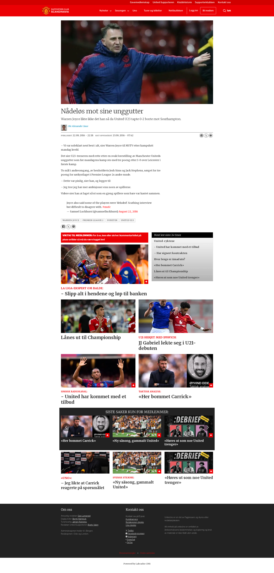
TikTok (130, 543)
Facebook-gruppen (136, 534)
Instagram (132, 537)
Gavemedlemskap (139, 2)
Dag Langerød (84, 516)
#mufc (106, 207)
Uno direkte (131, 525)
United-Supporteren (163, 2)
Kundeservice (132, 519)
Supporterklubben (205, 2)
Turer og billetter (153, 10)
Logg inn (193, 10)
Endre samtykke (147, 553)
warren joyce (71, 220)
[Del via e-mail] (210, 135)
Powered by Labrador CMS (137, 563)
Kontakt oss (224, 2)
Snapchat (131, 540)
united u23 (127, 220)
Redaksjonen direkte (135, 522)
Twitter (131, 531)
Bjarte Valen (93, 525)
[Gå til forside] (55, 10)
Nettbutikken (176, 10)
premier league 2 (93, 220)
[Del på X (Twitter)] (206, 135)
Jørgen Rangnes (79, 522)
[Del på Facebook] (201, 135)
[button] (66, 427)
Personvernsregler (127, 553)
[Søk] (224, 11)
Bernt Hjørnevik (79, 519)
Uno (135, 10)
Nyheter (103, 10)
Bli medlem (208, 11)
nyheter (112, 220)
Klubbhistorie (184, 2)
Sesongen (120, 10)
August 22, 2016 (128, 211)
